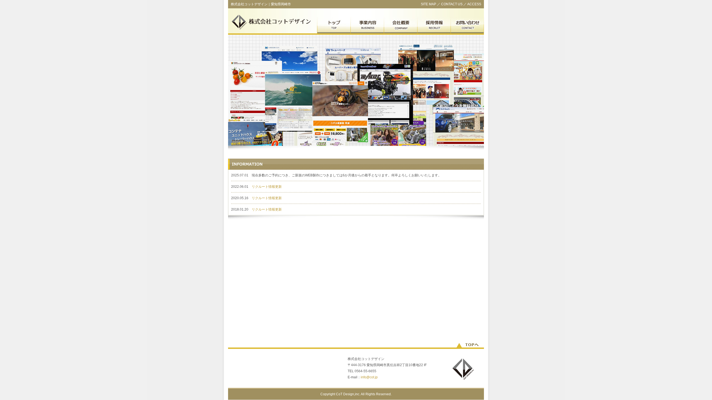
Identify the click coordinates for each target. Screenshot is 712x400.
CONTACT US (452, 4)
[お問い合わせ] (467, 26)
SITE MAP (428, 4)
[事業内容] (367, 26)
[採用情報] (434, 26)
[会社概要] (400, 26)
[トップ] (333, 26)
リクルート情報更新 (267, 187)
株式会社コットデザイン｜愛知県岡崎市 (261, 4)
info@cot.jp (369, 377)
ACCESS (474, 4)
